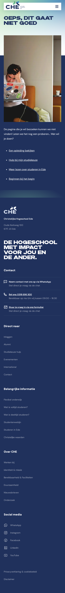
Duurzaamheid (11, 485)
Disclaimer (9, 579)
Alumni (7, 344)
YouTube (14, 555)
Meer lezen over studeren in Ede (27, 169)
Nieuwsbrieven (11, 492)
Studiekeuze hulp (12, 351)
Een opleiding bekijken (22, 150)
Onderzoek (9, 500)
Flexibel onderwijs (13, 399)
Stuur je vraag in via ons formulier (26, 307)
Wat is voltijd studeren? (16, 407)
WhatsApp (15, 525)
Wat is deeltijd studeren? (16, 414)
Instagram (15, 532)
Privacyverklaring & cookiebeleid (20, 571)
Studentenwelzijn (12, 422)
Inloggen (8, 336)
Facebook (15, 540)
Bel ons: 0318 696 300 (20, 294)
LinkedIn (14, 547)
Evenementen (11, 359)
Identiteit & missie (13, 470)
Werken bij (9, 462)
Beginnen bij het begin (22, 179)
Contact (8, 374)
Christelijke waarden (14, 437)
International (10, 367)
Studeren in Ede (12, 429)
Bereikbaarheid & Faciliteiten (18, 477)
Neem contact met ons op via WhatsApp (30, 281)
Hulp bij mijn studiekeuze (23, 160)
